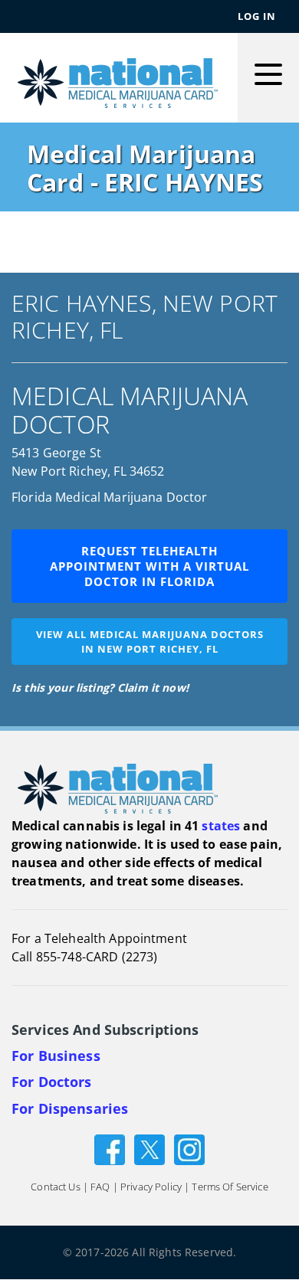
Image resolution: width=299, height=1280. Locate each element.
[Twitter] (149, 1148)
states (221, 825)
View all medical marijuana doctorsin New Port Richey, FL (150, 641)
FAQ (100, 1187)
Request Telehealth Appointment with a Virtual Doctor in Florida (149, 566)
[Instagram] (189, 1148)
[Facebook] (109, 1148)
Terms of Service (230, 1187)
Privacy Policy (151, 1187)
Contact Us (55, 1187)
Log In (257, 16)
